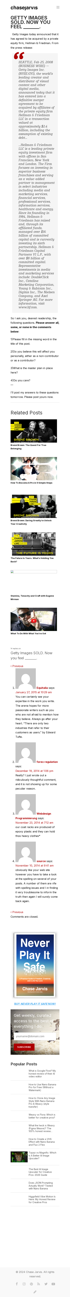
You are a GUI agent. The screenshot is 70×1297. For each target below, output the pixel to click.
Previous (17, 666)
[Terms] (35, 1292)
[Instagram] (24, 1284)
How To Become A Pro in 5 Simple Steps (31, 483)
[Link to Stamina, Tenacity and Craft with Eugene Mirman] (34, 572)
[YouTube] (53, 1284)
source (41, 861)
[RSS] (38, 1284)
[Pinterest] (31, 1284)
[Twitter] (46, 1284)
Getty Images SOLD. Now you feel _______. (30, 22)
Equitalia (42, 687)
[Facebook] (17, 1284)
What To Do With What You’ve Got (28, 633)
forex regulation (47, 761)
